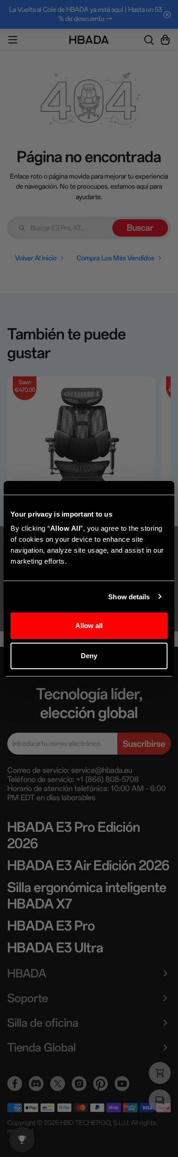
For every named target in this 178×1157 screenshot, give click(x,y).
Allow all (89, 625)
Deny (89, 656)
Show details (129, 597)
